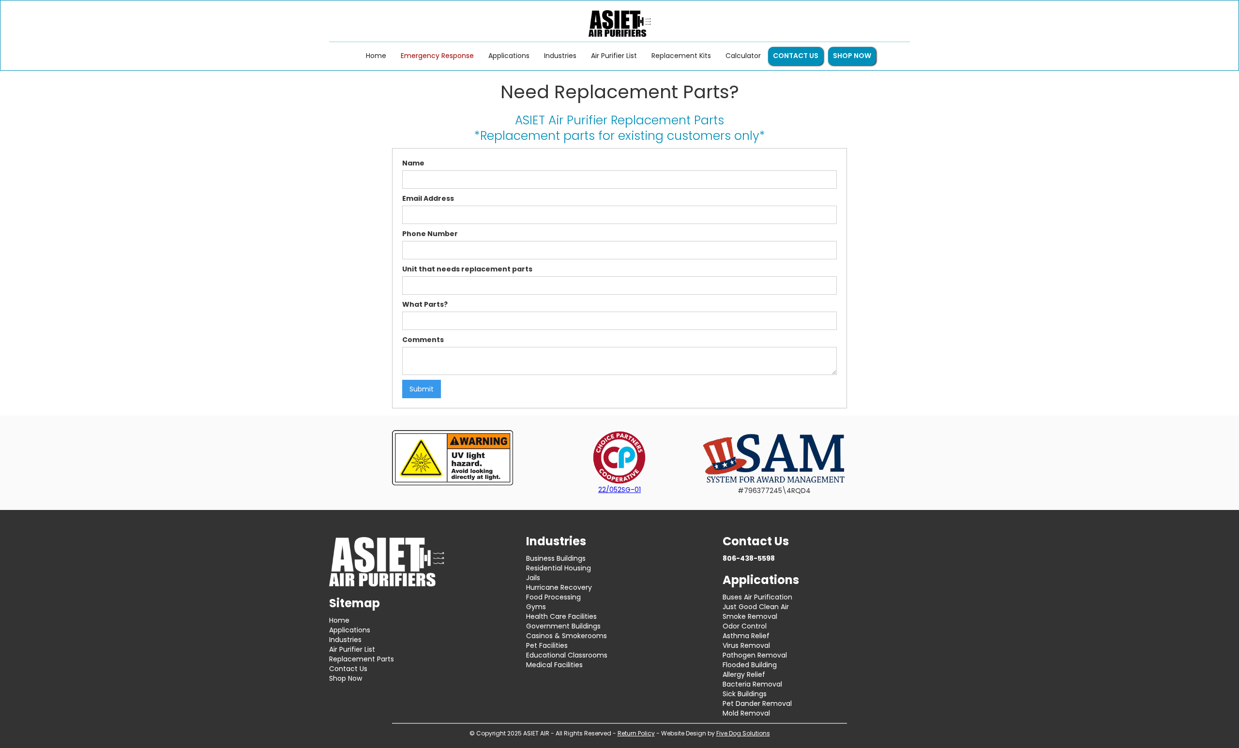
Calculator (743, 55)
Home (376, 55)
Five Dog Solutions (743, 733)
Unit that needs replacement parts (467, 269)
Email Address (428, 198)
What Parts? (425, 304)
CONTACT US (795, 55)
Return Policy (636, 733)
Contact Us (348, 668)
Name (413, 163)
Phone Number (430, 234)
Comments (423, 339)
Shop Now (345, 678)
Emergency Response (437, 55)
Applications (508, 55)
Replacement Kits (681, 55)
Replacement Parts (361, 659)
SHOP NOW (852, 55)
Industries (560, 55)
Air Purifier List (614, 55)
